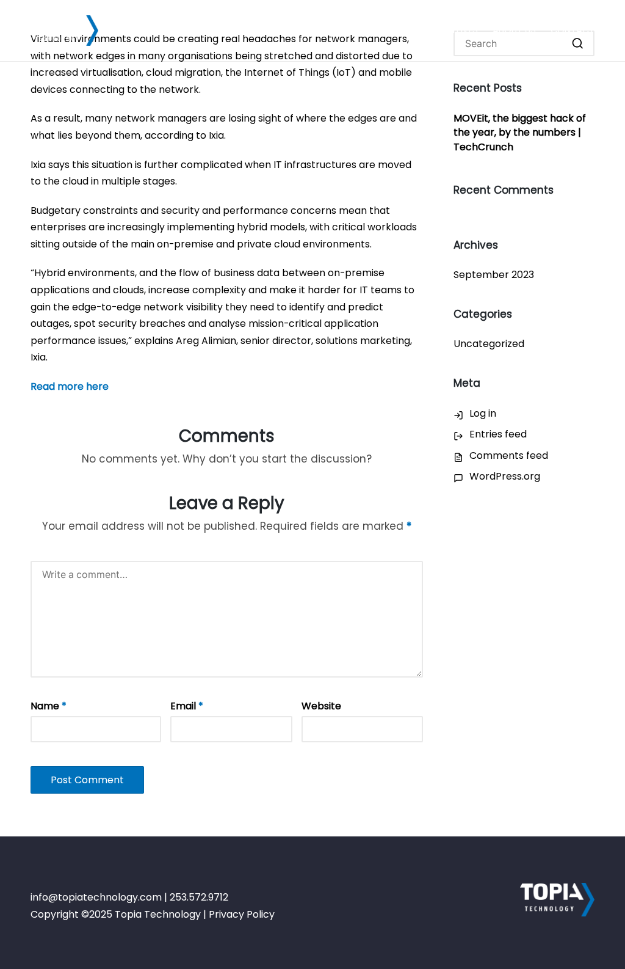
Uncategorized (488, 344)
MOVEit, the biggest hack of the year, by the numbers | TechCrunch (519, 133)
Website (321, 706)
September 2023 (493, 275)
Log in (482, 413)
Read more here (70, 386)
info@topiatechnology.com (96, 897)
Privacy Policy (242, 914)
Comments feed (508, 455)
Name (49, 706)
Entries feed (498, 434)
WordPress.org (504, 476)
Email (186, 706)
